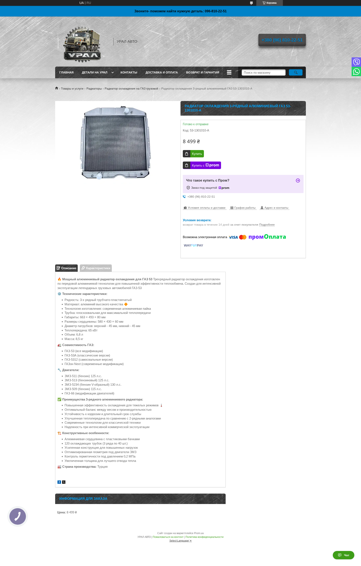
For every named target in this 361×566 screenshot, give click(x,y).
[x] (63, 482)
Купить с (198, 165)
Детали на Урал (94, 72)
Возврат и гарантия (202, 72)
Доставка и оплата (162, 72)
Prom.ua (199, 533)
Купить (197, 153)
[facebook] (59, 482)
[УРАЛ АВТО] (82, 41)
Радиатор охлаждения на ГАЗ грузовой (131, 88)
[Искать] (296, 72)
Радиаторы (94, 88)
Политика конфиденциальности (205, 537)
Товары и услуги (72, 88)
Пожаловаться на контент (168, 537)
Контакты (129, 72)
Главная (66, 72)
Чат (346, 555)
